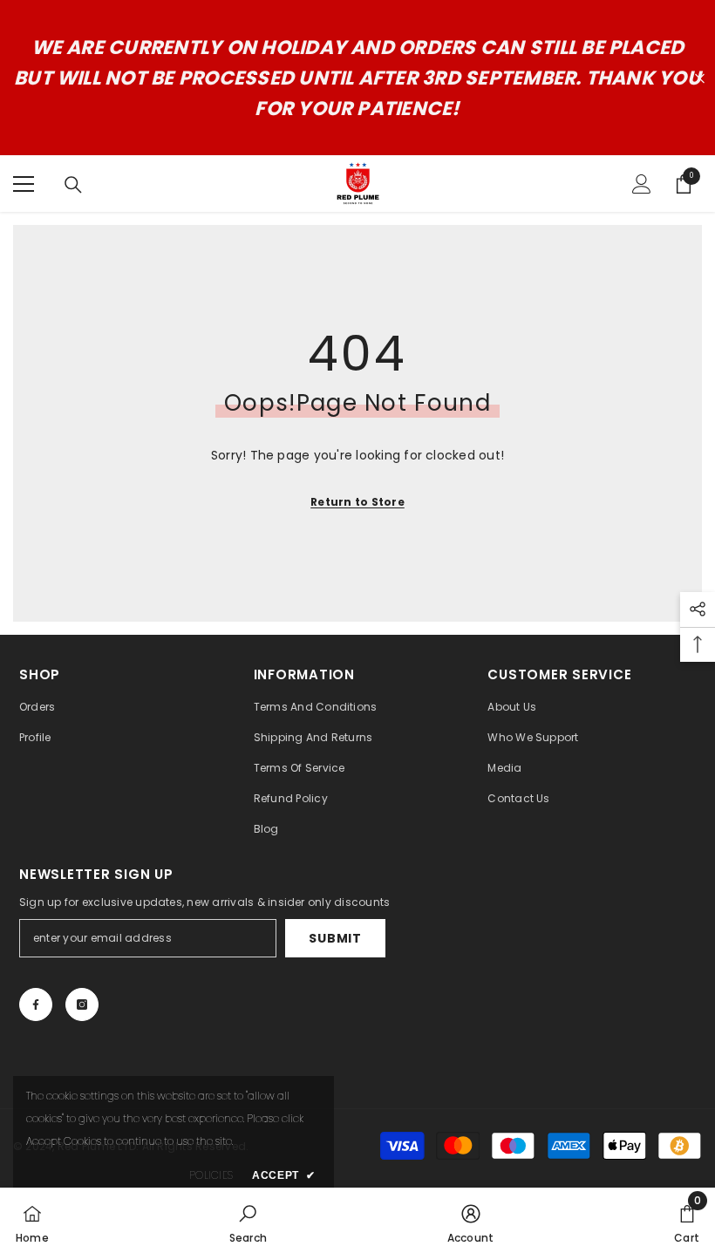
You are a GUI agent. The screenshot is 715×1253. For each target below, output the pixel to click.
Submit (335, 938)
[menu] (23, 184)
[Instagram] (82, 1004)
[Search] (73, 184)
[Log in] (641, 184)
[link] (248, 1220)
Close (699, 78)
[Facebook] (35, 1004)
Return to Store (357, 501)
